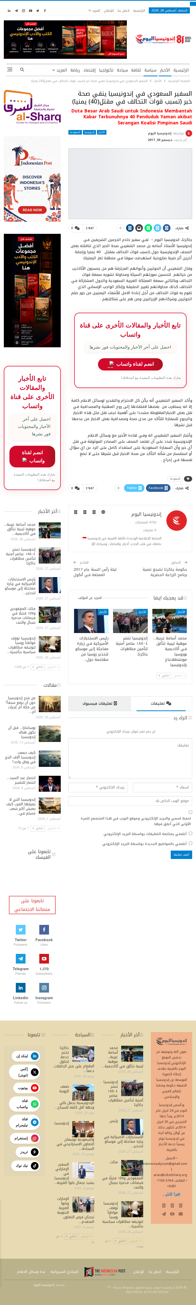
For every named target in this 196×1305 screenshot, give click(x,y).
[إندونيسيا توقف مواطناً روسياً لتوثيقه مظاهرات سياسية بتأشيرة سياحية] (50, 644)
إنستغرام (21, 1138)
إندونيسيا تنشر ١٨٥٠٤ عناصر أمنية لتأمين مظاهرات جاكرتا (20, 556)
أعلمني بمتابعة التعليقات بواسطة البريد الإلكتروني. (145, 834)
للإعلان (109, 10)
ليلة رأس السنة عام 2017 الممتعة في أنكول (95, 572)
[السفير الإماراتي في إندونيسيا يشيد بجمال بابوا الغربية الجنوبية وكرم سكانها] (83, 1170)
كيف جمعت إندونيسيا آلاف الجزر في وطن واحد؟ (20, 757)
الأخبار (165, 70)
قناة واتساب (22, 1104)
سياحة (122, 70)
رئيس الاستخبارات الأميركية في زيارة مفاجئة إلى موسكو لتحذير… (20, 586)
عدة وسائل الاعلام (31, 1271)
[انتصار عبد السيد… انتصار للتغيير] (50, 784)
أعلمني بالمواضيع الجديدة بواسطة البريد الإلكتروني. (144, 844)
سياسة (150, 70)
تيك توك (22, 1166)
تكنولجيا (106, 70)
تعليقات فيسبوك (97, 703)
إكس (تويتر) (23, 1072)
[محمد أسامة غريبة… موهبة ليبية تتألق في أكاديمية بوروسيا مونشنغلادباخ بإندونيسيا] (169, 621)
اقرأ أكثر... (171, 1194)
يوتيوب (23, 1088)
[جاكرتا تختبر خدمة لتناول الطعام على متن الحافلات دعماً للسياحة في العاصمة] (83, 1054)
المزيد (95, 10)
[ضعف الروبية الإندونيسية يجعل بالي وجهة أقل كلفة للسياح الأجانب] (83, 1092)
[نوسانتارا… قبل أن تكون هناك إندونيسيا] (50, 734)
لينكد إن (22, 1056)
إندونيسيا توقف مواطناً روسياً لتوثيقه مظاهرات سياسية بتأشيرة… (21, 645)
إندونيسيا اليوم (44, 1285)
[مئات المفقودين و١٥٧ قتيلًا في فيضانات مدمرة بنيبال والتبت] (50, 615)
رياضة (75, 70)
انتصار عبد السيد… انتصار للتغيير (21, 780)
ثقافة (136, 70)
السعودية (75, 132)
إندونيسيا (89, 132)
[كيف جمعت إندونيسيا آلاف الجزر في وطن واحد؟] (50, 759)
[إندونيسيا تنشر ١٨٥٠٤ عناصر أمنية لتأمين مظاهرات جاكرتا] (130, 621)
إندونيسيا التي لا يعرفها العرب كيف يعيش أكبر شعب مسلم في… (20, 806)
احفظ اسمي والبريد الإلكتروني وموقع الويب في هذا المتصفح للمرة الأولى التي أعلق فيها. (136, 821)
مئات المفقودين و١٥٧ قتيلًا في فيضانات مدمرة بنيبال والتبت (22, 615)
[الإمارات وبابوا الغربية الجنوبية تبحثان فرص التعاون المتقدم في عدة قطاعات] (83, 1205)
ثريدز (24, 1152)
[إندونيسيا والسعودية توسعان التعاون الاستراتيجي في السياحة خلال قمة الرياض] (83, 1129)
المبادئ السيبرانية (65, 1271)
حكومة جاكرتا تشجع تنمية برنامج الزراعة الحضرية (165, 572)
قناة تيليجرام (22, 1122)
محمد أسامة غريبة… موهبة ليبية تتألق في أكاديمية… (19, 529)
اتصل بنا (123, 10)
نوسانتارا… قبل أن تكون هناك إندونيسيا (21, 732)
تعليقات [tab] (158, 703)
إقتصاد (89, 70)
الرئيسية (139, 10)
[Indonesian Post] (104, 1272)
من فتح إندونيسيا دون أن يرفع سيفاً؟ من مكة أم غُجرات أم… (20, 705)
